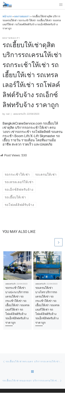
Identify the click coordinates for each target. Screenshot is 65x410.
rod (8, 114)
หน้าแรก (7, 16)
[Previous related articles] (50, 242)
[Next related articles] (58, 242)
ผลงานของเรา (22, 16)
